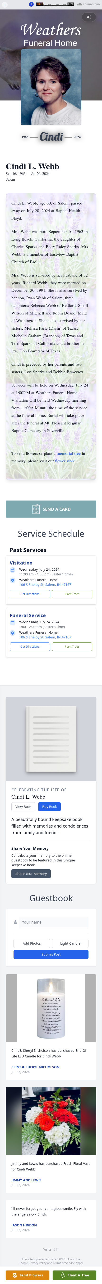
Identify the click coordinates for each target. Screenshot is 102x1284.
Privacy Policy (37, 1263)
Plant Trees (72, 594)
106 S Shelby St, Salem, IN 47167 (45, 584)
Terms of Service (64, 1263)
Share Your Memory (31, 873)
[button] (51, 1008)
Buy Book (49, 806)
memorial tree (69, 453)
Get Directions (29, 594)
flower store (65, 461)
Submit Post (51, 954)
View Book (23, 806)
